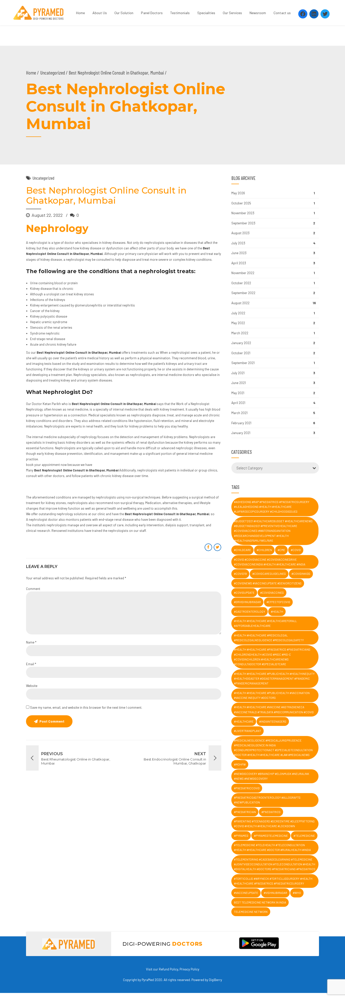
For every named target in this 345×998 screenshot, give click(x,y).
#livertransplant (247, 730)
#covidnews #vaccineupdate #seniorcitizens (268, 583)
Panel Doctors (152, 13)
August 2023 (240, 233)
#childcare (242, 550)
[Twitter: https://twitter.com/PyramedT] (325, 13)
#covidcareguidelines (269, 573)
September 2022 (243, 293)
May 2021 (237, 393)
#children (264, 550)
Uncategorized (52, 72)
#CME (281, 550)
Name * (31, 642)
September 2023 (243, 223)
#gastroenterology (249, 611)
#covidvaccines (272, 592)
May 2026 (238, 193)
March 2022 (239, 333)
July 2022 (238, 313)
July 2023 (238, 243)
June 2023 (239, 253)
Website (31, 686)
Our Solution (123, 13)
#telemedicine (304, 835)
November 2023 (242, 213)
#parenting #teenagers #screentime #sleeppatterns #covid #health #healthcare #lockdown (274, 824)
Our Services (232, 13)
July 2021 (237, 373)
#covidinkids (300, 573)
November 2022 (242, 273)
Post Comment (51, 721)
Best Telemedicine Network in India (260, 902)
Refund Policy (168, 969)
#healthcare (244, 721)
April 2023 (238, 263)
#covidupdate (244, 592)
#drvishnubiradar (247, 602)
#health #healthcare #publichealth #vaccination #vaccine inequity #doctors (272, 695)
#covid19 (240, 573)
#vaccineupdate (246, 892)
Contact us (282, 13)
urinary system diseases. (95, 380)
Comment (33, 589)
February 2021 (241, 423)
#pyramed (241, 835)
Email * (31, 664)
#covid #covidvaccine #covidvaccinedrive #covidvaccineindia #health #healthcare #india (269, 562)
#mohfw (240, 764)
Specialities (206, 13)
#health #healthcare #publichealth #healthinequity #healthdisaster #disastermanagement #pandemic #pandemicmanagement (274, 678)
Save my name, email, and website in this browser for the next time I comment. (86, 707)
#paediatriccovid (247, 788)
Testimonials (180, 13)
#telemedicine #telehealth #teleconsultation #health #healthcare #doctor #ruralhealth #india (272, 847)
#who (297, 892)
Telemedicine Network (251, 911)
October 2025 (241, 203)
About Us (99, 13)
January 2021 (240, 433)
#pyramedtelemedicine (271, 835)
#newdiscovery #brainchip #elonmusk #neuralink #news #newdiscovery (271, 776)
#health (277, 611)
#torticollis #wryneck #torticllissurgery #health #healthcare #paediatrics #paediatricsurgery (273, 881)
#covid (296, 550)
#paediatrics (271, 812)
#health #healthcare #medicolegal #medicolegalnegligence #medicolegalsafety (269, 638)
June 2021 (238, 383)
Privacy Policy (189, 969)
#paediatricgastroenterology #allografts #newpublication (267, 800)
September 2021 (243, 363)
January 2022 (241, 343)
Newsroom (258, 13)
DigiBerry (215, 980)
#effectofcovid (278, 602)
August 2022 (240, 303)
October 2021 (240, 353)
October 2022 (241, 283)
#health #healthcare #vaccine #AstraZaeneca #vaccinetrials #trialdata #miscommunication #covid (274, 709)
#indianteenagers (272, 721)
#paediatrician (245, 812)
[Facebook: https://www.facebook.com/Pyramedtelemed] (302, 13)
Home (80, 13)
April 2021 (238, 403)
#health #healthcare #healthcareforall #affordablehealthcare (265, 623)
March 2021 (239, 413)
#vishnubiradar (275, 892)
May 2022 (238, 323)
